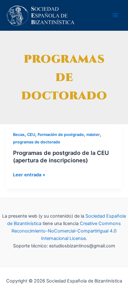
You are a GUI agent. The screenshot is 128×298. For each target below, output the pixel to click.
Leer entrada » (29, 174)
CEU (31, 134)
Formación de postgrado (61, 134)
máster (93, 134)
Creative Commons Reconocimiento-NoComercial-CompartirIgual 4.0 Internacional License (66, 231)
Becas (19, 134)
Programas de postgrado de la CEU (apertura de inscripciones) (61, 156)
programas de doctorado (36, 142)
